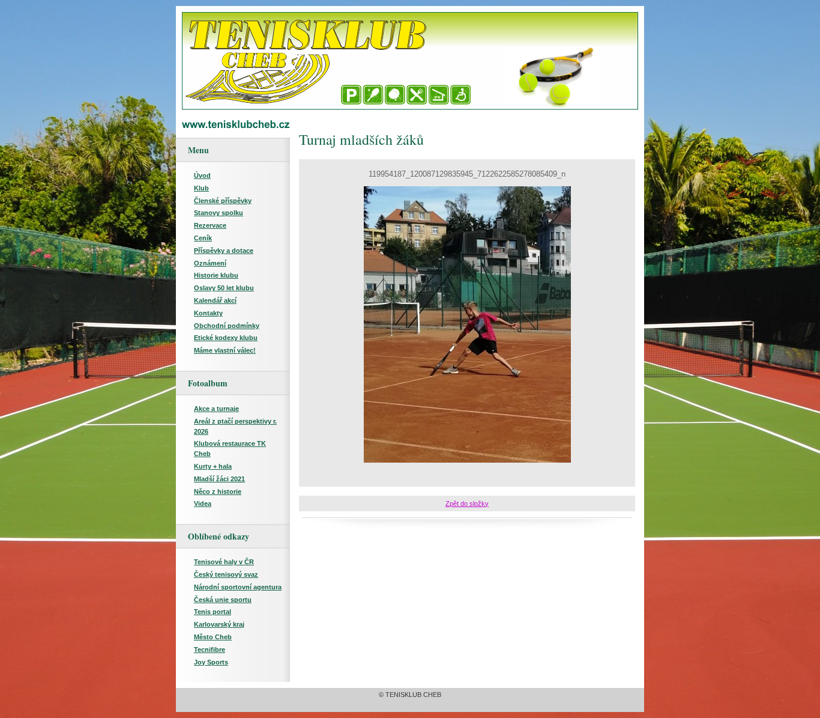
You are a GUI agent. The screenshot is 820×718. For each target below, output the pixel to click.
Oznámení (210, 263)
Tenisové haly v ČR (224, 561)
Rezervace (210, 225)
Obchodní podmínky (226, 325)
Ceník (203, 238)
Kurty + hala (213, 466)
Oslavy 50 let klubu (224, 287)
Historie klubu (216, 275)
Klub (201, 188)
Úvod (202, 175)
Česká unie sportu (223, 599)
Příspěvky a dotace (223, 250)
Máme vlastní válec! (225, 350)
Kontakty (208, 313)
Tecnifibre (209, 649)
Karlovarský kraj (219, 624)
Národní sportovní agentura (238, 587)
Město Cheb (213, 636)
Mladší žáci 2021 (219, 478)
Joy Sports (211, 662)
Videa (202, 503)
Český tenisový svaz (226, 574)
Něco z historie (217, 491)
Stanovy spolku (218, 212)
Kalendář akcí (215, 300)
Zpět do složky (467, 503)
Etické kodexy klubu (226, 337)
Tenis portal (212, 611)
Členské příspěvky (223, 200)
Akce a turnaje (216, 408)
